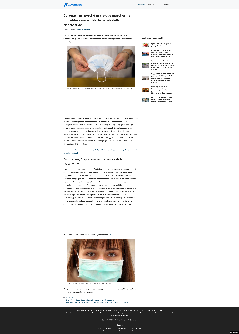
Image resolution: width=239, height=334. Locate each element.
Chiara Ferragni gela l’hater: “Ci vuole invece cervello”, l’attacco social (90, 300)
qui (111, 235)
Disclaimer (132, 331)
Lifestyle (151, 5)
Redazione (114, 331)
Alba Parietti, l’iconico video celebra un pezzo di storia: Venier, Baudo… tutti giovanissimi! (97, 302)
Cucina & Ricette (163, 5)
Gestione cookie (234, 332)
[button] (173, 4)
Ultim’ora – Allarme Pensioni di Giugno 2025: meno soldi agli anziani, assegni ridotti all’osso (161, 99)
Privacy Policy (123, 331)
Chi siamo (106, 331)
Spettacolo (141, 5)
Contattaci (133, 320)
